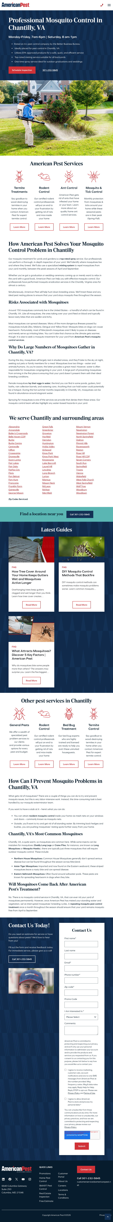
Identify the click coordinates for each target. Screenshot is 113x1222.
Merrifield (47, 493)
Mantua (46, 479)
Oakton (80, 440)
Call (79, 1178)
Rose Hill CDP (83, 456)
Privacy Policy (74, 1093)
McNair (46, 489)
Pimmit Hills (82, 443)
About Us (63, 1181)
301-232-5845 (91, 1178)
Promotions (45, 1173)
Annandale (14, 430)
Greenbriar (47, 430)
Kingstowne (48, 460)
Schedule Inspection (22, 70)
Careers (62, 1185)
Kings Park (47, 453)
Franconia (14, 483)
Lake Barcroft (49, 463)
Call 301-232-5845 (80, 514)
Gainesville (14, 489)
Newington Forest (85, 433)
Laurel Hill (47, 466)
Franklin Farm (15, 486)
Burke (11, 440)
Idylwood (46, 450)
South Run (81, 463)
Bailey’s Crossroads (18, 433)
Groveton (47, 433)
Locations (63, 1190)
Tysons (79, 469)
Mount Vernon (83, 426)
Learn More (19, 227)
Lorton (45, 476)
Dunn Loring (15, 460)
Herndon (46, 440)
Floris (11, 473)
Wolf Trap (81, 486)
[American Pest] (15, 5)
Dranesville (14, 456)
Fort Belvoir (14, 476)
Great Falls (47, 426)
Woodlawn (81, 493)
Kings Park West (50, 456)
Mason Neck (48, 483)
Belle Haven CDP (17, 436)
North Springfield (84, 436)
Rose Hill (80, 453)
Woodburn (81, 489)
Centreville (14, 446)
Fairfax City (14, 469)
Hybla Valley (48, 446)
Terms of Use (89, 1093)
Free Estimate (46, 1201)
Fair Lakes (14, 463)
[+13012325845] (101, 5)
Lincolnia (46, 469)
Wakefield (81, 476)
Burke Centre (15, 443)
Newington (81, 430)
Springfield (81, 466)
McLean (46, 486)
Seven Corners (83, 460)
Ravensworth (82, 446)
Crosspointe (14, 453)
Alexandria (14, 426)
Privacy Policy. (70, 1127)
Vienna (79, 473)
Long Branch (48, 473)
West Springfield (84, 483)
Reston (79, 450)
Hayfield (46, 436)
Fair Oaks (13, 466)
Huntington (48, 443)
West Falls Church (85, 479)
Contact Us (86, 1169)
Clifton (12, 450)
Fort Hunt (13, 479)
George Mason (16, 493)
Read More (31, 605)
